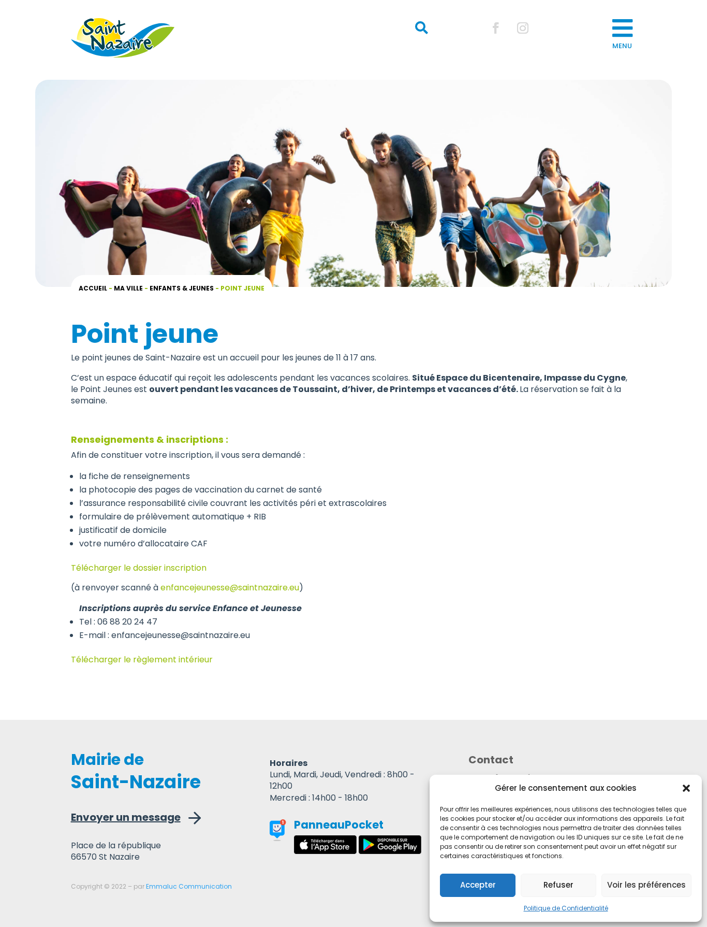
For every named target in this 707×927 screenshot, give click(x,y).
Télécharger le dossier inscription (139, 568)
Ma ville (128, 288)
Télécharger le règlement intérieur (142, 659)
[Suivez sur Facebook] (495, 28)
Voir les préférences (646, 884)
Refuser (558, 884)
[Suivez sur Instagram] (522, 28)
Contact (490, 761)
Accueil (93, 288)
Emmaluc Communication (189, 886)
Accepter (478, 884)
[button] (686, 788)
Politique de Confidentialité (566, 908)
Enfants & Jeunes (182, 288)
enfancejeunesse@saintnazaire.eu (229, 587)
